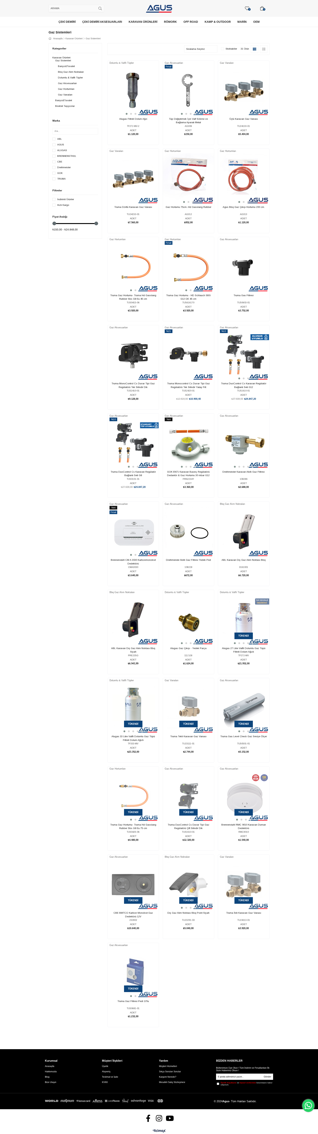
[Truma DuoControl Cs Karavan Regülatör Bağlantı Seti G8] (133, 443)
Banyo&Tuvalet (66, 66)
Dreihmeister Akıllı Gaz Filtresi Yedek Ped (188, 560)
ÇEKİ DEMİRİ (67, 21)
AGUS (60, 144)
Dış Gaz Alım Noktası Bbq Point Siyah (188, 912)
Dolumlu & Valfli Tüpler (70, 77)
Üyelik (105, 1066)
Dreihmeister (64, 167)
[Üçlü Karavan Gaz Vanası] (243, 90)
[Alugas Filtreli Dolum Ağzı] (133, 90)
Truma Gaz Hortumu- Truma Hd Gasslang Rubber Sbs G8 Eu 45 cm (133, 297)
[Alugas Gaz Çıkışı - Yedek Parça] (188, 620)
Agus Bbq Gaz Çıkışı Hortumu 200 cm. (244, 207)
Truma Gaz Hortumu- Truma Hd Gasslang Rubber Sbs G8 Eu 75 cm (133, 826)
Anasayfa (49, 1066)
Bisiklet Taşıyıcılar (65, 106)
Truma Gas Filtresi (244, 295)
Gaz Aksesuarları (67, 83)
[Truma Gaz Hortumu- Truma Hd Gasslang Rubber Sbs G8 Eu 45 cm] (133, 267)
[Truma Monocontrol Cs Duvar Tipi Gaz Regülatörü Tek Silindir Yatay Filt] (188, 355)
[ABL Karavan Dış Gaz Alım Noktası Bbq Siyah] (133, 620)
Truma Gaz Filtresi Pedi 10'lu (133, 1001)
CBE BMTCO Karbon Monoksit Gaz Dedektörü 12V (133, 914)
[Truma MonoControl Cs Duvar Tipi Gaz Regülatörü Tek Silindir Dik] (133, 355)
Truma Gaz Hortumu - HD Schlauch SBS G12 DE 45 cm (188, 297)
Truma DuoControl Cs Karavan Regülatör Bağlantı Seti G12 (243, 385)
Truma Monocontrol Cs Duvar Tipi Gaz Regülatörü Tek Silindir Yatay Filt (188, 385)
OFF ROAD (190, 21)
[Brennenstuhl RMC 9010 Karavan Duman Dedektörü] (243, 796)
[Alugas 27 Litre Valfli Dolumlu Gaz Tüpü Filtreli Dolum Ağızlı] (243, 620)
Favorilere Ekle (129, 105)
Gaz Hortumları (66, 89)
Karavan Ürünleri (61, 57)
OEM (256, 21)
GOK (60, 173)
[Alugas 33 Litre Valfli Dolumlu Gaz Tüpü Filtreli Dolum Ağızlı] (133, 708)
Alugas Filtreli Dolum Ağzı (133, 119)
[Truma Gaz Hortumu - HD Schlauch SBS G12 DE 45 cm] (188, 267)
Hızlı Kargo (63, 205)
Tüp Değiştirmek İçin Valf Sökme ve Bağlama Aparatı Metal (188, 121)
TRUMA (61, 178)
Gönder (267, 1076)
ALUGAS (62, 150)
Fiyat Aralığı (59, 216)
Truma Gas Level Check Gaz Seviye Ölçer (243, 736)
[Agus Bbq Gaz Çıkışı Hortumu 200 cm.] (243, 178)
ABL (59, 139)
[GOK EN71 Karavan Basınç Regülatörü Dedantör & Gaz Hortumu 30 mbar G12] (188, 443)
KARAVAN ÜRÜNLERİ (143, 21)
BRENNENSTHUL (66, 156)
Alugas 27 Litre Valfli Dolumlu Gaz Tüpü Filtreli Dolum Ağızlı (243, 650)
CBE (59, 161)
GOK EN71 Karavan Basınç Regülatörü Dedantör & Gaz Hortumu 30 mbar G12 (188, 473)
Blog (47, 1077)
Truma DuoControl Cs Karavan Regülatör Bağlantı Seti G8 (133, 473)
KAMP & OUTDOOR (218, 21)
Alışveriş (106, 1071)
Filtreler (57, 190)
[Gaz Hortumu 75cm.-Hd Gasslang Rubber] (188, 178)
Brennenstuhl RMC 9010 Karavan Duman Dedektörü (243, 826)
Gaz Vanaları (65, 94)
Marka (56, 120)
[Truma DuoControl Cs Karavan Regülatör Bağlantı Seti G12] (243, 355)
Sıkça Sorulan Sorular (170, 1071)
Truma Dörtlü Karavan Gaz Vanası (133, 207)
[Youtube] (170, 1118)
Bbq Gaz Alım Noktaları (71, 72)
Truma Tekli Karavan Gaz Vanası (188, 736)
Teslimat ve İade (110, 1077)
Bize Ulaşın (50, 1082)
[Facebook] (148, 1118)
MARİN (242, 21)
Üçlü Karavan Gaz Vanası (243, 119)
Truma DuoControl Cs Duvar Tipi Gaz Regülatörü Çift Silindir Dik (188, 826)
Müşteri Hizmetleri (168, 1066)
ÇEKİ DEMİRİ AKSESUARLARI (102, 21)
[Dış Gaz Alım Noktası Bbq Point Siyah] (188, 884)
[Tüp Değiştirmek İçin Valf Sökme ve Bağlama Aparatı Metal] (188, 90)
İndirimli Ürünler (65, 199)
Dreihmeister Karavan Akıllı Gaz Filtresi (243, 471)
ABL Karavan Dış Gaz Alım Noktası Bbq (244, 560)
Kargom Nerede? (167, 1077)
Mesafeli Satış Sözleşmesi (172, 1082)
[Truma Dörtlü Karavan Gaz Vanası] (133, 178)
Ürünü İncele (137, 105)
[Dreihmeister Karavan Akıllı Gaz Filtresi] (243, 443)
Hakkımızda (51, 1071)
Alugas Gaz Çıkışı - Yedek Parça (188, 648)
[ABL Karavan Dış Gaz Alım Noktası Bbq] (243, 531)
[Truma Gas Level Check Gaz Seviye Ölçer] (243, 708)
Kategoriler (59, 48)
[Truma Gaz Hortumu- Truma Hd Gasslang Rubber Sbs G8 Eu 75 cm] (133, 796)
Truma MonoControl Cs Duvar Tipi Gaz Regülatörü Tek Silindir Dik (133, 385)
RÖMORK (170, 21)
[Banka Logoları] (105, 1101)
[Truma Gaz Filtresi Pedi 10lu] (133, 972)
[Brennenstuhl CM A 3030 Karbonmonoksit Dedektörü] (133, 531)
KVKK (105, 1082)
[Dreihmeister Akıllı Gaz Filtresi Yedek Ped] (188, 531)
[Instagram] (159, 1118)
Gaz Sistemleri (63, 60)
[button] (126, 114)
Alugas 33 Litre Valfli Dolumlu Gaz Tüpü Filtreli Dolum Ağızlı (133, 738)
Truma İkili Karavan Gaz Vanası (243, 912)
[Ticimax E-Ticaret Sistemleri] (159, 1131)
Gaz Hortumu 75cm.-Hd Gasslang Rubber (188, 207)
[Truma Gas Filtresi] (243, 267)
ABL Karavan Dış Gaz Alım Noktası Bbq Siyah (133, 650)
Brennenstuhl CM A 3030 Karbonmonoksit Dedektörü (133, 562)
